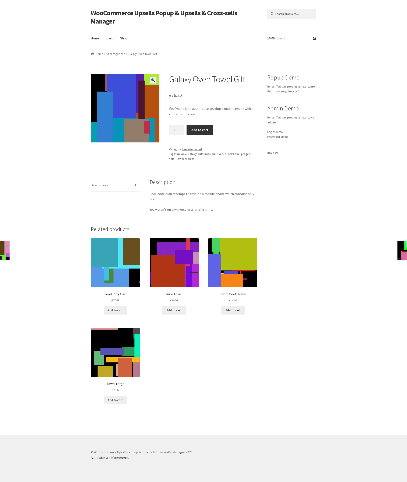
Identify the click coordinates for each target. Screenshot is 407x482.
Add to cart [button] (115, 310)
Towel (180, 159)
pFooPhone (232, 154)
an (178, 154)
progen (245, 154)
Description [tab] (99, 185)
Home (95, 38)
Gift (200, 154)
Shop (124, 38)
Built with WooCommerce (109, 458)
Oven (219, 154)
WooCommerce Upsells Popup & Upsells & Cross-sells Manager (164, 17)
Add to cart (199, 130)
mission (209, 154)
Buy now (272, 153)
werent (189, 159)
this (171, 159)
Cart (109, 38)
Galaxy (192, 154)
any (183, 154)
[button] (153, 80)
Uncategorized (115, 54)
